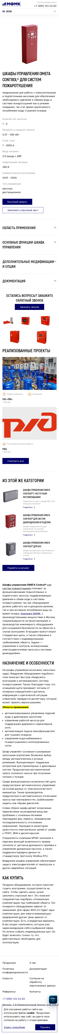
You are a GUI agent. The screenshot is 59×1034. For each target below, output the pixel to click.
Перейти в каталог (18, 567)
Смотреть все (15, 460)
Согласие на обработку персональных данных (42, 982)
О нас (32, 962)
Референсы (8, 991)
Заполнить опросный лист (22, 210)
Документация (38, 968)
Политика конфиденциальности (15, 970)
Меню (9, 11)
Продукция (9, 962)
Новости (7, 978)
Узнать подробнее (14, 1027)
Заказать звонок (29, 306)
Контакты (35, 991)
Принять (45, 1027)
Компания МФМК (31, 613)
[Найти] (55, 11)
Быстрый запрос (17, 201)
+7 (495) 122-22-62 (45, 5)
